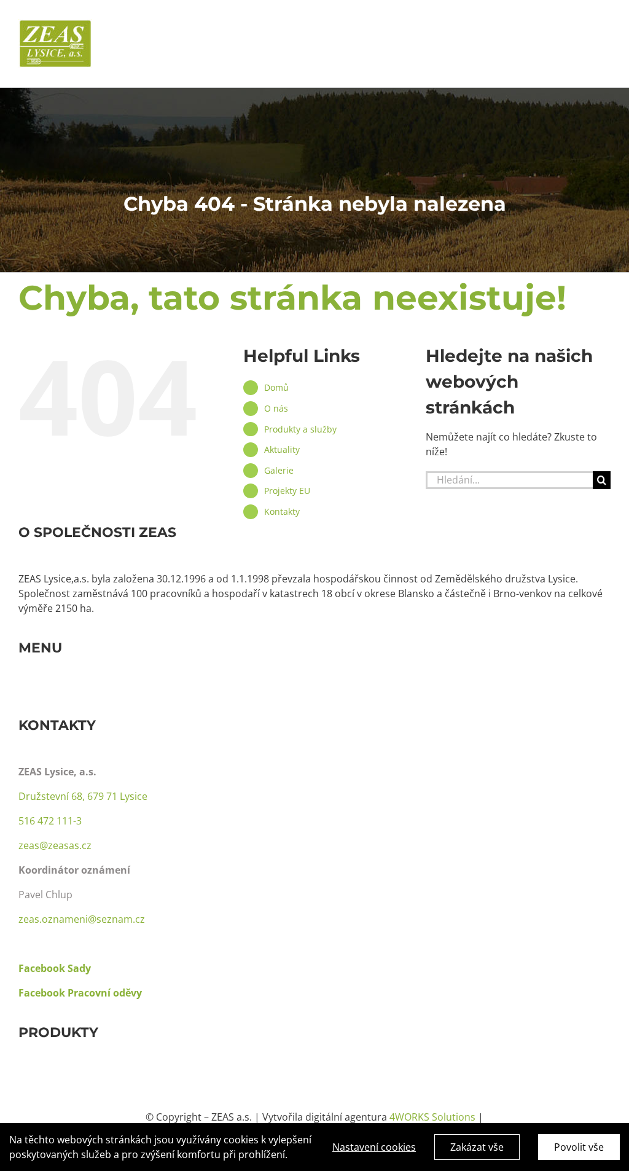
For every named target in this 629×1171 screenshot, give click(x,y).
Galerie (279, 470)
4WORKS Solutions (432, 1117)
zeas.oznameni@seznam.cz (81, 919)
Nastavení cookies (374, 1147)
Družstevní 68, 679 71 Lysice (82, 796)
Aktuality (282, 449)
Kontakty (282, 511)
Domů (276, 387)
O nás (276, 408)
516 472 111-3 (50, 821)
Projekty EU (287, 490)
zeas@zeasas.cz (55, 845)
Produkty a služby (300, 429)
